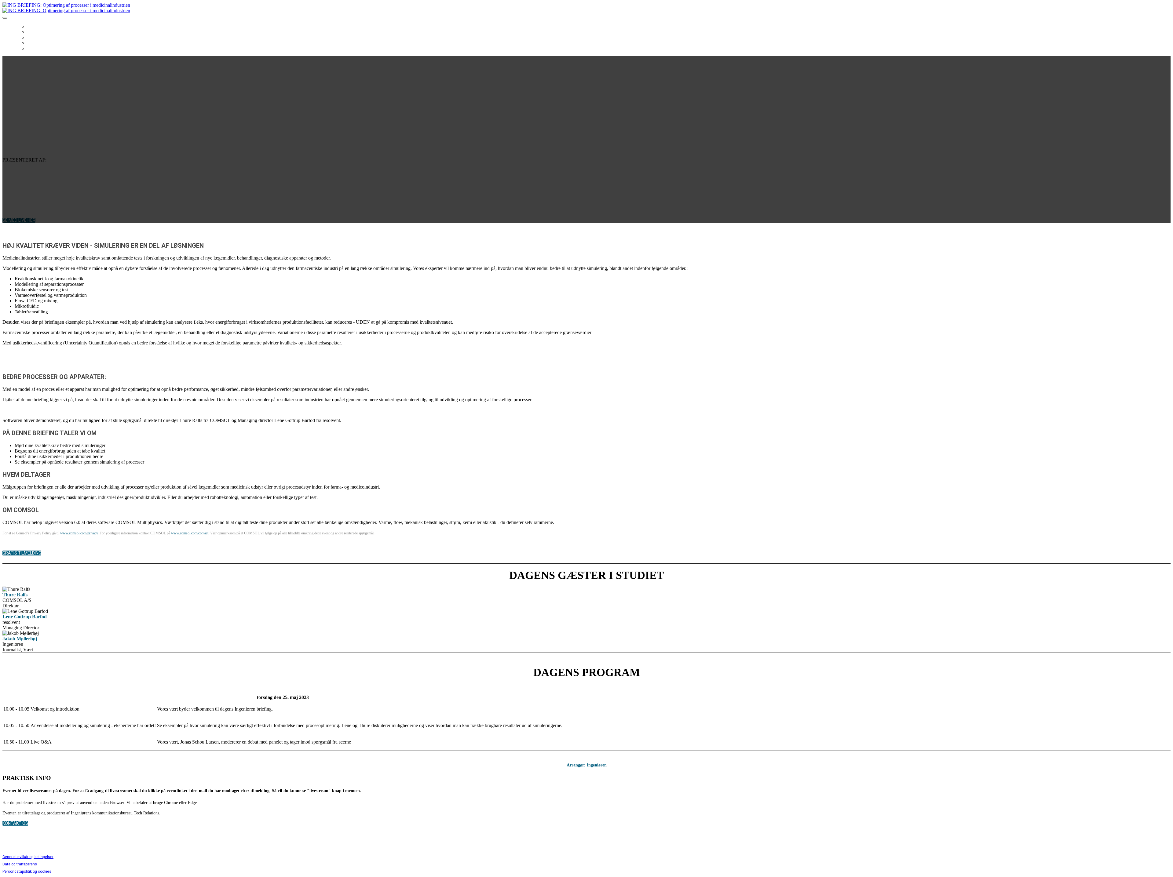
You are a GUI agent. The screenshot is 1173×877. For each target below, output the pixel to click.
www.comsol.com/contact (189, 533)
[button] (18, 220)
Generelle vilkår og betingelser (27, 857)
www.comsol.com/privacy (79, 533)
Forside (35, 26)
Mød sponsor (42, 43)
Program (37, 37)
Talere (34, 32)
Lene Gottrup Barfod (24, 616)
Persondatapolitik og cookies (26, 871)
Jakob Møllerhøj (19, 638)
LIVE (31, 48)
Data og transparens (19, 864)
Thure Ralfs (14, 594)
